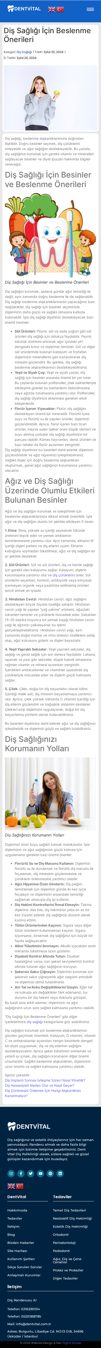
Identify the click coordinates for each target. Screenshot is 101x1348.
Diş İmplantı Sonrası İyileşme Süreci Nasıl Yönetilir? (45, 1080)
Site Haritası (17, 1251)
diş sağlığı (35, 1022)
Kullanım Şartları (21, 1259)
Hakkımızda (17, 1210)
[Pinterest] (50, 1173)
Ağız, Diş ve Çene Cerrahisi (67, 1260)
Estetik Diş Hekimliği (70, 1226)
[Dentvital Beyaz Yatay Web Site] (24, 8)
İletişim (13, 1226)
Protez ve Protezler (68, 1270)
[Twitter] (30, 1173)
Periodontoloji (64, 1243)
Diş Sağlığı (24, 52)
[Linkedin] (60, 1173)
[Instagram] (11, 1173)
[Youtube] (40, 1173)
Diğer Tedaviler (65, 1278)
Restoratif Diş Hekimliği (72, 1218)
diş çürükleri (62, 575)
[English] (52, 8)
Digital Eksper (72, 1343)
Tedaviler (14, 1218)
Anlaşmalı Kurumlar (23, 1275)
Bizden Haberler (20, 1243)
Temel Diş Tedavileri (69, 1210)
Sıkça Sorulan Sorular (24, 1267)
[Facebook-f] (21, 1173)
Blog (11, 1235)
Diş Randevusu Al (22, 1300)
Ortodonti (61, 1235)
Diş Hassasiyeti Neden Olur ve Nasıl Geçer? (39, 1085)
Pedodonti (61, 1251)
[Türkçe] (60, 8)
